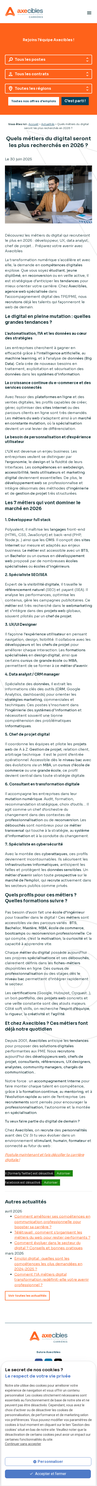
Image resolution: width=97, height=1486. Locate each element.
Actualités (47, 124)
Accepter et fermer (50, 1474)
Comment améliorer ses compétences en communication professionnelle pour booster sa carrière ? (52, 1221)
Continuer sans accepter (23, 1444)
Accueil (33, 124)
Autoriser (63, 1173)
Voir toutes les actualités (27, 1295)
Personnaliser (50, 1461)
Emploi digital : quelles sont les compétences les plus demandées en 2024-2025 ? (48, 1263)
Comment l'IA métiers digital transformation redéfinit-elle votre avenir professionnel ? (51, 1279)
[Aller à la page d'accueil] (24, 12)
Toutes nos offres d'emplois (33, 101)
